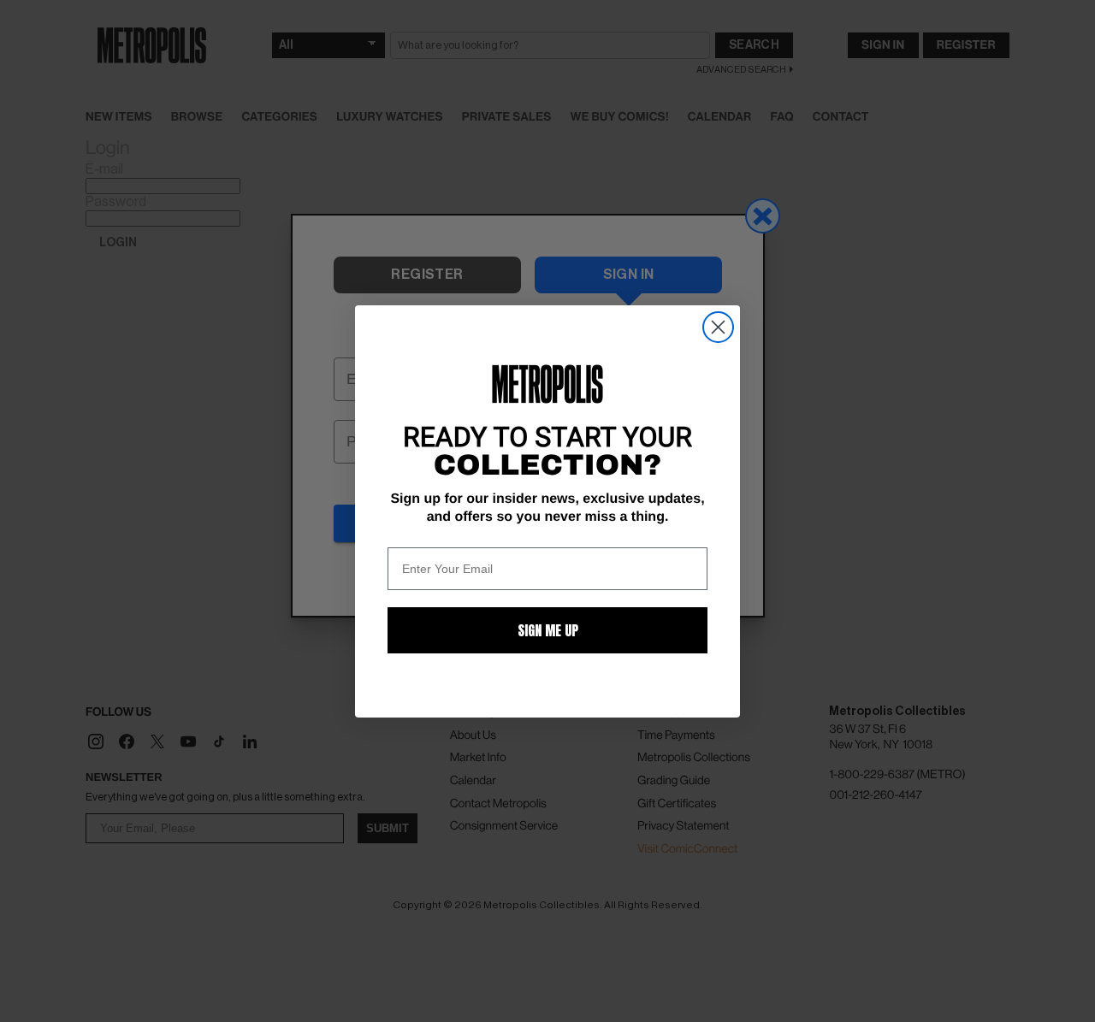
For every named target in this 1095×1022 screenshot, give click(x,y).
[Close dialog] (718, 327)
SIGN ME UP (548, 630)
